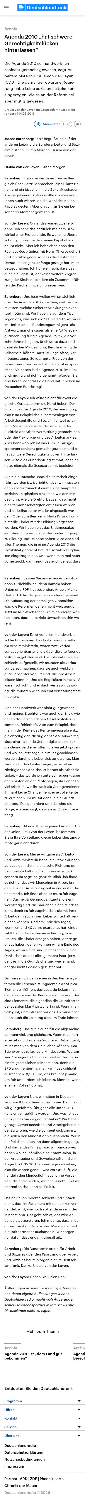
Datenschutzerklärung (23, 1452)
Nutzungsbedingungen (24, 1459)
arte (60, 1478)
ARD (24, 1478)
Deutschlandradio (20, 1445)
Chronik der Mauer (20, 1485)
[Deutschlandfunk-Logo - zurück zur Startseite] (42, 7)
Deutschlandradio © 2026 (27, 1492)
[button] (6, 7)
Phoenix (48, 1478)
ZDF (34, 1478)
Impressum (14, 1466)
